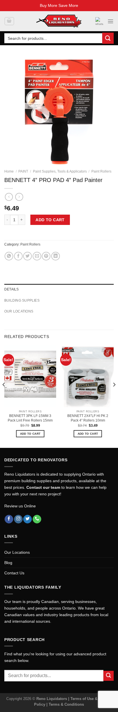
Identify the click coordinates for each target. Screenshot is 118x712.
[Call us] (37, 519)
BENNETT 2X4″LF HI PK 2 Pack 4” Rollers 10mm (87, 418)
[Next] (114, 396)
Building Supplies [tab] (22, 300)
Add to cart (50, 219)
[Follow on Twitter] (27, 519)
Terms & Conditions (66, 704)
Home (9, 171)
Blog (8, 562)
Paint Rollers (101, 171)
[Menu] (110, 21)
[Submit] (108, 38)
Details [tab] (11, 289)
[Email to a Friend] (37, 256)
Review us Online (20, 506)
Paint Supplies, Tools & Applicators (60, 171)
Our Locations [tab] (18, 311)
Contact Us (14, 573)
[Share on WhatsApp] (9, 256)
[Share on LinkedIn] (55, 256)
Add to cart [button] (30, 433)
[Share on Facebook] (18, 256)
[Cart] (9, 21)
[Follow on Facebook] (9, 519)
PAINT (23, 171)
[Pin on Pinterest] (46, 256)
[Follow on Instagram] (18, 519)
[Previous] (4, 396)
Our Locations (17, 552)
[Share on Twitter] (27, 256)
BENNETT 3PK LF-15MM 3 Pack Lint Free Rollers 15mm (30, 418)
